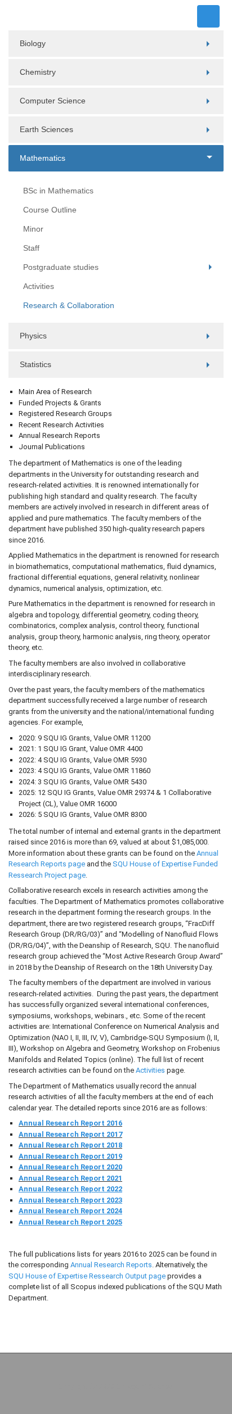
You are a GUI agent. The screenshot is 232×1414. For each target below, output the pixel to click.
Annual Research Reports (111, 1265)
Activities (150, 1070)
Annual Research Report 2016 (70, 1123)
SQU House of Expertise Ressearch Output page (87, 1276)
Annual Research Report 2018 (70, 1145)
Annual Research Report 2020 (70, 1167)
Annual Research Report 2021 (70, 1178)
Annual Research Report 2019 (70, 1156)
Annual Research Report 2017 (70, 1134)
